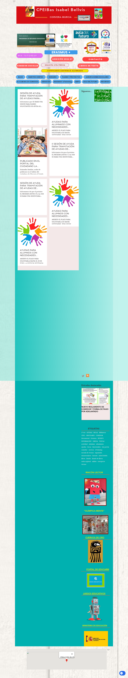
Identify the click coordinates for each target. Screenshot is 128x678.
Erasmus (93, 438)
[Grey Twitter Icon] (83, 376)
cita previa (105, 447)
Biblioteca (102, 432)
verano (83, 464)
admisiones (100, 444)
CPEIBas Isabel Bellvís (60, 9)
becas (89, 447)
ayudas (83, 447)
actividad (84, 444)
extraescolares (86, 456)
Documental (85, 438)
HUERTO (101, 438)
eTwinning (98, 450)
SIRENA (95, 441)
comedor (84, 450)
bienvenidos (96, 447)
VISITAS (101, 441)
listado (88, 458)
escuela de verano (87, 453)
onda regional (86, 461)
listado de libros (97, 458)
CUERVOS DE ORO (94, 537)
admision (92, 444)
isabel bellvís (103, 456)
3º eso (83, 432)
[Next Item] (107, 396)
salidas (94, 461)
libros (83, 458)
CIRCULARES (90, 435)
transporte (101, 461)
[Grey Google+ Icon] (108, 649)
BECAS (96, 432)
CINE (83, 435)
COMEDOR (99, 435)
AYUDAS (89, 432)
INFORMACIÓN (86, 441)
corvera (91, 450)
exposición (98, 453)
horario (95, 456)
